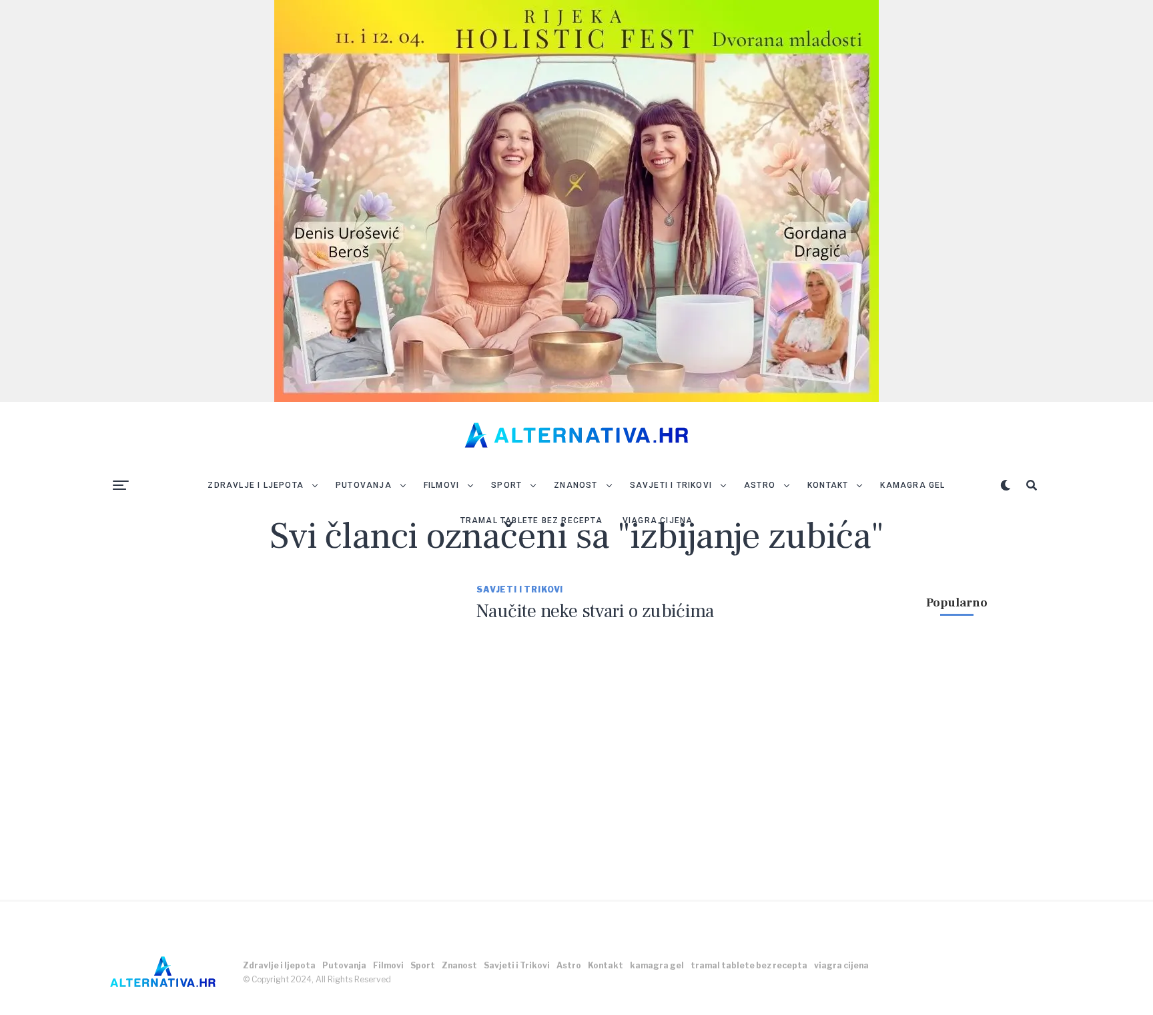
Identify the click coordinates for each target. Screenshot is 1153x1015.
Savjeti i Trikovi (671, 485)
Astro (759, 485)
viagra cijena (658, 520)
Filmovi (441, 485)
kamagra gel (912, 485)
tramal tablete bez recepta (531, 520)
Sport (506, 485)
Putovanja (364, 485)
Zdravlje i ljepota (256, 485)
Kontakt (827, 485)
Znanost (575, 485)
